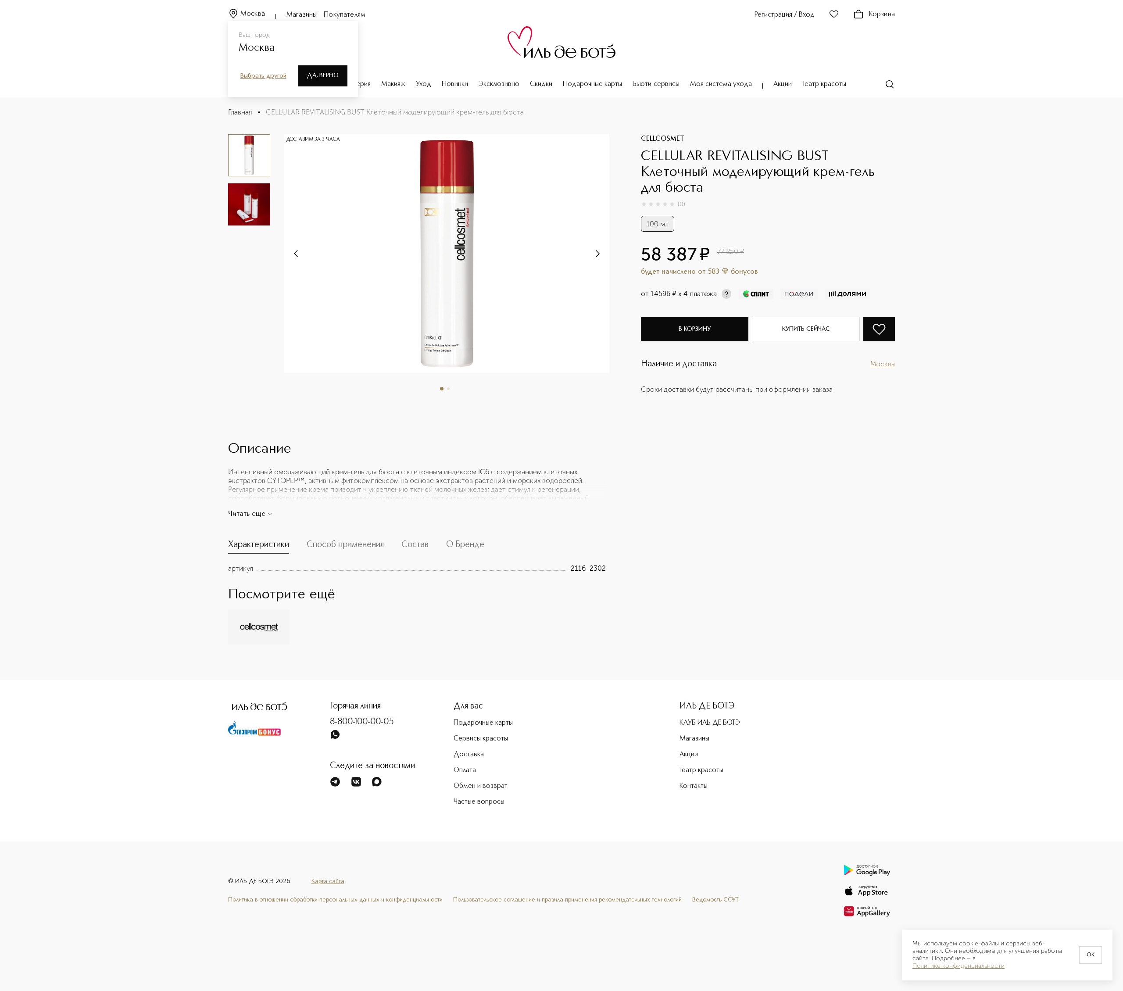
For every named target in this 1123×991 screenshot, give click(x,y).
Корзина (882, 14)
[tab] (258, 547)
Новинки (455, 84)
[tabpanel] (417, 568)
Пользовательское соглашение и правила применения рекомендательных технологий (567, 900)
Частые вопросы (479, 801)
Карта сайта (327, 881)
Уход (423, 84)
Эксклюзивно (499, 84)
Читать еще (246, 514)
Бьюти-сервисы (656, 84)
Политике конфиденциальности (958, 966)
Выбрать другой (263, 76)
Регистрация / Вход (785, 14)
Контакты (694, 786)
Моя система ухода (721, 84)
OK (1090, 955)
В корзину (695, 329)
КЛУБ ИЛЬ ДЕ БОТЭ (710, 722)
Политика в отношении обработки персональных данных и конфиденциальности (335, 900)
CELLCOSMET (662, 139)
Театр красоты (824, 84)
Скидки (541, 84)
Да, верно (323, 75)
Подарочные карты (592, 84)
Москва (252, 14)
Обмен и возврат (481, 786)
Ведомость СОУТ (715, 900)
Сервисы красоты (481, 738)
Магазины (301, 14)
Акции (782, 84)
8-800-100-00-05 (362, 722)
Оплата (465, 770)
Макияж (393, 84)
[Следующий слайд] (296, 253)
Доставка (469, 754)
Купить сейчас (806, 329)
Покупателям (344, 14)
